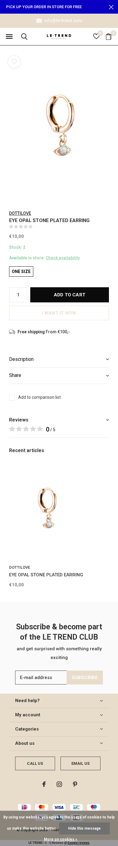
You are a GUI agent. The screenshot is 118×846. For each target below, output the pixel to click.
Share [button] (15, 375)
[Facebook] (44, 784)
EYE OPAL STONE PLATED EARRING (46, 575)
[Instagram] (59, 784)
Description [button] (21, 359)
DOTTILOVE (20, 213)
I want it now (59, 313)
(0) (36, 226)
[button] (9, 36)
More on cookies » (60, 839)
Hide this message (84, 828)
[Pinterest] (75, 784)
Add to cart (69, 295)
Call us (35, 763)
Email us (80, 763)
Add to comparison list (39, 397)
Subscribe (85, 677)
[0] (108, 36)
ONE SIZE (21, 271)
